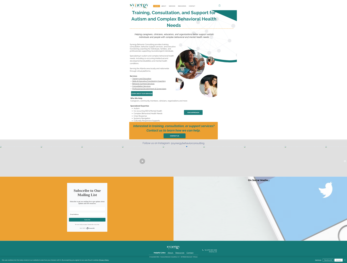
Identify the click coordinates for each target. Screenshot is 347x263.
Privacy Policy (104, 260)
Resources (179, 253)
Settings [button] (318, 260)
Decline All (328, 260)
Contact (190, 253)
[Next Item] (345, 161)
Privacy (195, 257)
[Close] (345, 260)
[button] (219, 5)
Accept (338, 260)
